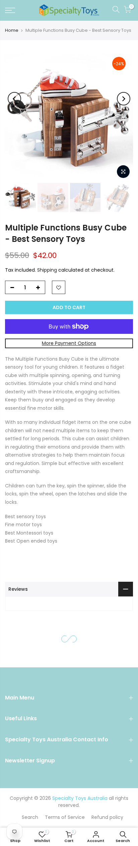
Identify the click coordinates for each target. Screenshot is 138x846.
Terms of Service (65, 817)
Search (30, 817)
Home (11, 30)
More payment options (69, 343)
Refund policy (107, 817)
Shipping (47, 269)
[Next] (123, 98)
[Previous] (14, 98)
